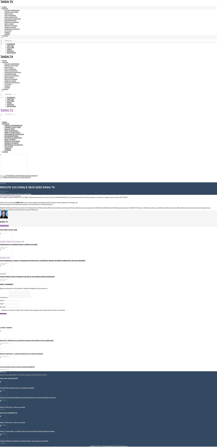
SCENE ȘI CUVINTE (10, 27)
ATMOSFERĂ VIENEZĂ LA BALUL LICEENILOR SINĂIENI (17, 388)
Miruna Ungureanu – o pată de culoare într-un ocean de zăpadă (21, 353)
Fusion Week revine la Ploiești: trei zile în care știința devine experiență (27, 276)
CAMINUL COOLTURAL (11, 12)
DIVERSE (7, 34)
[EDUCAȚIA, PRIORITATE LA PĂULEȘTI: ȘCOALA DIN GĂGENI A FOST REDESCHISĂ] (7, 338)
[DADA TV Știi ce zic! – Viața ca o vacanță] (3, 405)
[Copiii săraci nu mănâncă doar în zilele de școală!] (6, 240)
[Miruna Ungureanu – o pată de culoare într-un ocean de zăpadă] (7, 351)
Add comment (4, 194)
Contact (5, 36)
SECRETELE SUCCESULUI (12, 29)
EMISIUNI (5, 8)
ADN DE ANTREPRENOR (12, 10)
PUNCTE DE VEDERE (13, 241)
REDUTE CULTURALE (11, 25)
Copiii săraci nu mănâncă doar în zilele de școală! (18, 244)
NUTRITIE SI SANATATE (12, 22)
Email (2, 304)
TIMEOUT (7, 32)
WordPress (124, 446)
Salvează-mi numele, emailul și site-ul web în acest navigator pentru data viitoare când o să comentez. (33, 310)
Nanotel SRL (109, 446)
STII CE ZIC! (8, 30)
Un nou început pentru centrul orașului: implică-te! (17, 367)
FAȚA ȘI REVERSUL (10, 15)
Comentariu (4, 297)
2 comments (3, 424)
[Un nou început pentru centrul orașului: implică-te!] (7, 364)
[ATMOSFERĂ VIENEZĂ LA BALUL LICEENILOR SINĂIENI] (3, 385)
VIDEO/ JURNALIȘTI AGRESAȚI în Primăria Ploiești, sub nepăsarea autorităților (24, 441)
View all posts (4, 226)
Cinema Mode (26, 194)
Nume (2, 300)
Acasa (4, 7)
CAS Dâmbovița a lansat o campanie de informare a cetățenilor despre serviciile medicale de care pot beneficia (42, 260)
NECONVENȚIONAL (10, 20)
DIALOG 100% (9, 13)
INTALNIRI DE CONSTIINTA (13, 19)
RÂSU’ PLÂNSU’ (9, 24)
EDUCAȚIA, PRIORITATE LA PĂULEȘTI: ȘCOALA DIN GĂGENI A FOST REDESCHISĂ (26, 340)
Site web (2, 307)
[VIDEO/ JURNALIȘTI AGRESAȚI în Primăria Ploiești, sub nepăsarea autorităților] (3, 438)
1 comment (2, 433)
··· (2, 37)
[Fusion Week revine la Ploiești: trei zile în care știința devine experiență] (6, 272)
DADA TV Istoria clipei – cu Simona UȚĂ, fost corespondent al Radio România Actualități (27, 431)
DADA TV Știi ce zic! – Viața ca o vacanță (12, 407)
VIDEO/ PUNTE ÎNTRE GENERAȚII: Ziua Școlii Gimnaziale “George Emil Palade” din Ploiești (28, 397)
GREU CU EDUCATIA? (11, 17)
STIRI (22, 241)
